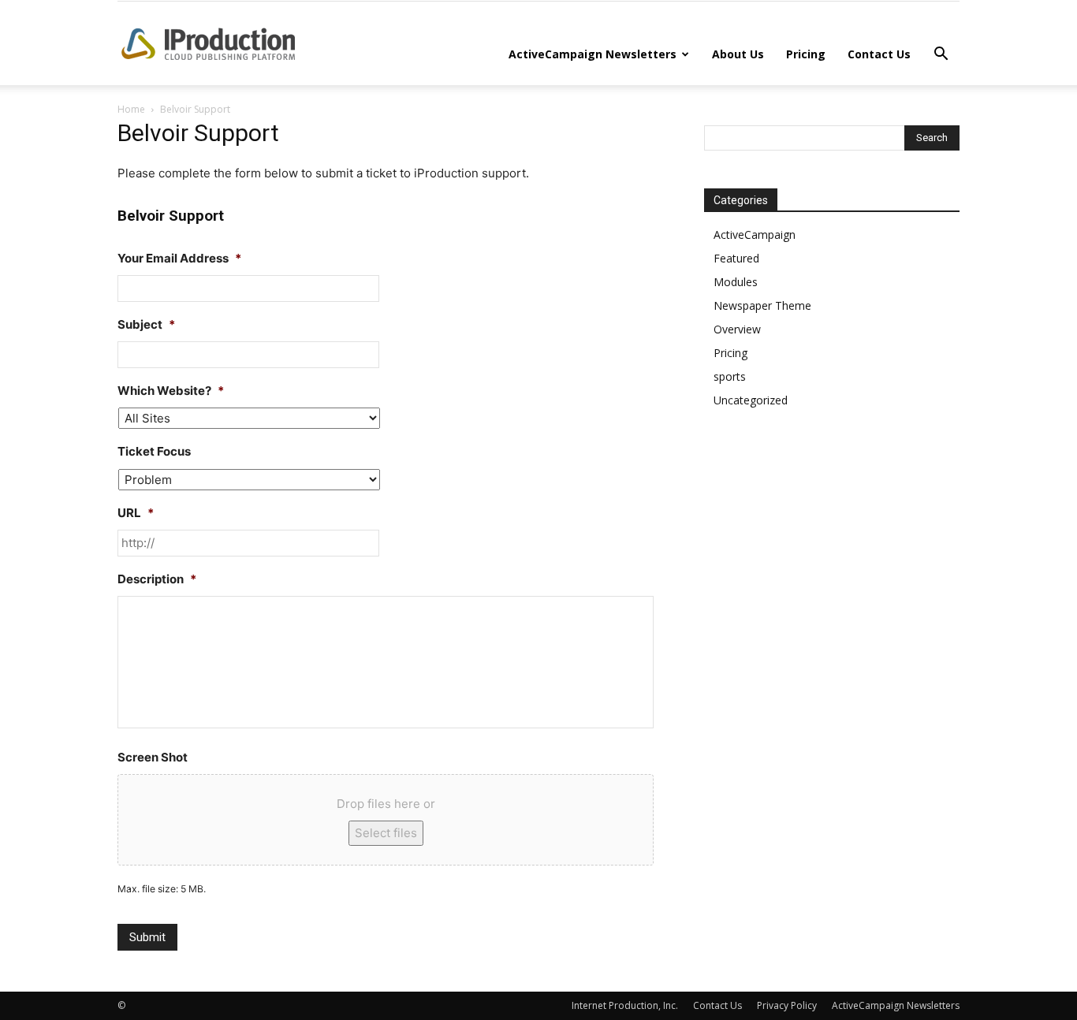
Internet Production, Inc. (625, 1005)
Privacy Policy (787, 1005)
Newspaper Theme (762, 305)
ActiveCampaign (755, 234)
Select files (386, 832)
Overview (737, 329)
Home (131, 109)
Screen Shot (152, 757)
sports (730, 376)
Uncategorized (751, 400)
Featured (736, 258)
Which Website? (170, 390)
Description (156, 578)
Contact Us (879, 54)
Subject (146, 324)
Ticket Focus (154, 451)
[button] (941, 55)
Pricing (805, 54)
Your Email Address (179, 258)
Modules (736, 281)
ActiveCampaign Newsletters (592, 54)
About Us (738, 54)
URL (135, 512)
